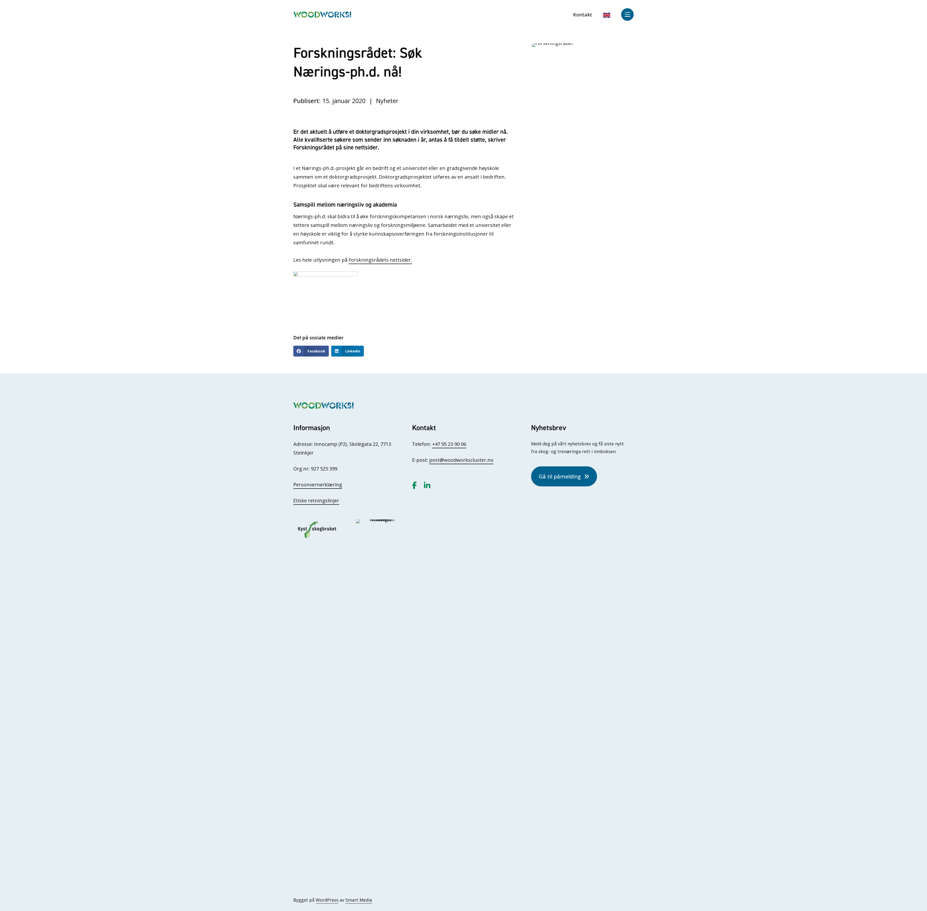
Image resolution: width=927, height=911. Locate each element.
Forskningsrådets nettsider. (380, 260)
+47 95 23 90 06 (449, 444)
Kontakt (582, 14)
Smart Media (358, 900)
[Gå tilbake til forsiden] (322, 14)
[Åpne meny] (627, 14)
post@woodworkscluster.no (461, 460)
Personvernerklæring (317, 484)
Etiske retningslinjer (316, 500)
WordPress (327, 900)
